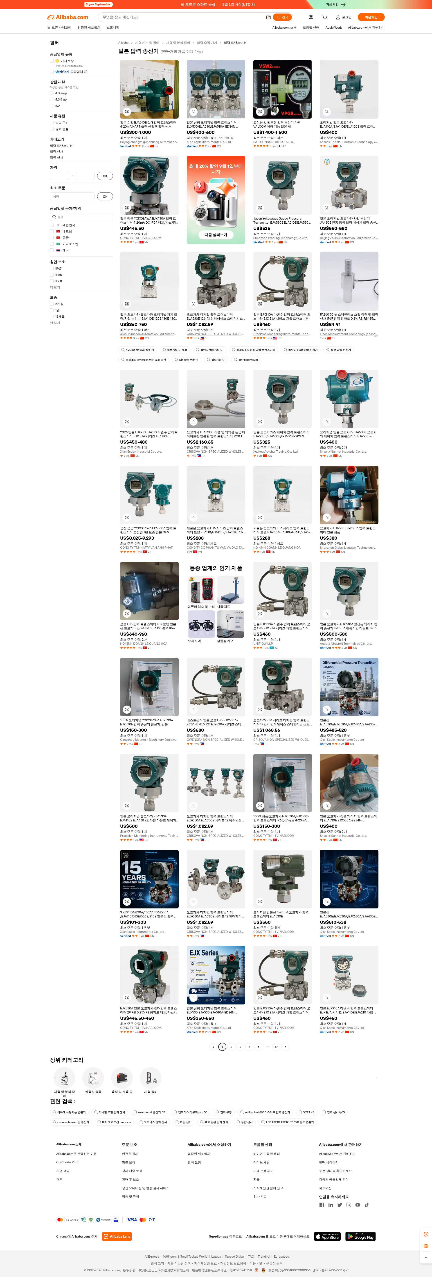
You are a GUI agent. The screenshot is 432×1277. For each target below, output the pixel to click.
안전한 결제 (130, 1153)
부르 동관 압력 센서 (216, 1122)
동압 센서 (247, 1122)
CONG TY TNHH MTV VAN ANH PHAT (146, 547)
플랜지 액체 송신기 (211, 349)
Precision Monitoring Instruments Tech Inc (282, 334)
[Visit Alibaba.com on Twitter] (339, 1205)
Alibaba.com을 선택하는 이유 (76, 1153)
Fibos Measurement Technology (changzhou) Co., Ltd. (349, 334)
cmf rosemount (248, 359)
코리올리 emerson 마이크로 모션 (146, 359)
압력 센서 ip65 (336, 1112)
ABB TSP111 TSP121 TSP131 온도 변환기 (290, 1122)
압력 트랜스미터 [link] (235, 42)
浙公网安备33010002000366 (289, 1270)
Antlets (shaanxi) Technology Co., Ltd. (346, 643)
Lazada (216, 1256)
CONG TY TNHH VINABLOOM (140, 238)
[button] (268, 17)
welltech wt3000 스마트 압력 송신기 (267, 1112)
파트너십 (325, 1188)
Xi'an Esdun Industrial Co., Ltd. (141, 451)
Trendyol (264, 1256)
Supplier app (218, 1236)
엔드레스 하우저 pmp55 (192, 1112)
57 (276, 1046)
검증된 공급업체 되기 (334, 1179)
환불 (256, 1179)
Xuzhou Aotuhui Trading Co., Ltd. (275, 451)
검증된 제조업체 (199, 1153)
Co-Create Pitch (67, 1162)
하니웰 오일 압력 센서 (112, 1112)
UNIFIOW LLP (263, 643)
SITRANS (308, 1112)
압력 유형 (226, 1112)
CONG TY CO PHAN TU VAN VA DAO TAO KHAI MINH (216, 547)
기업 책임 (63, 1171)
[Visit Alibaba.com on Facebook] (321, 1205)
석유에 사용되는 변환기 (71, 1112)
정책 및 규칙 (130, 1196)
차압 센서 (185, 1122)
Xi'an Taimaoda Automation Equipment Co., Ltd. (149, 334)
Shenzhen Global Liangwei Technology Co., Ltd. (349, 547)
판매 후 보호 (130, 1179)
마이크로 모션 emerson (116, 1122)
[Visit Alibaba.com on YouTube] (357, 1205)
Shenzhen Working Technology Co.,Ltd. (280, 238)
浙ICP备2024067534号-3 (331, 1270)
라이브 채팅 (261, 1162)
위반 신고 (260, 1196)
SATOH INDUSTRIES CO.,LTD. (273, 142)
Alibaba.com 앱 (257, 1236)
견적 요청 (194, 1162)
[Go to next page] (285, 1047)
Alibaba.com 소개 (69, 1144)
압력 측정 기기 (207, 42)
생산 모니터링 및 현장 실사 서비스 (145, 1188)
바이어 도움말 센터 (266, 1153)
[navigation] (81, 545)
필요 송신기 (218, 359)
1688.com (170, 1256)
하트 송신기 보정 (177, 349)
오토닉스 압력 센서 (155, 1122)
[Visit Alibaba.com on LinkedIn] (330, 1205)
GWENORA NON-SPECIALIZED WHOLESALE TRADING (216, 739)
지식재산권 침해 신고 (268, 1188)
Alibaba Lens (81, 1236)
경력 (59, 1179)
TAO (251, 1256)
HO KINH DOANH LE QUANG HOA (277, 547)
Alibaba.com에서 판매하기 (337, 1153)
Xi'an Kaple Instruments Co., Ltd (209, 142)
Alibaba (123, 42)
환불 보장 (128, 1162)
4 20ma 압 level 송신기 (140, 349)
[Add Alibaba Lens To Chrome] (117, 1236)
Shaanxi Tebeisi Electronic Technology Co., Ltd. (349, 142)
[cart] (325, 18)
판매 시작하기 (329, 1162)
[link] (426, 1234)
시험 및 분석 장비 (178, 42)
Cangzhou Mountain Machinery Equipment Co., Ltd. (149, 739)
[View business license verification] (256, 1270)
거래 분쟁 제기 (263, 1171)
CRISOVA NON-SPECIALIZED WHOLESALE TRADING (216, 334)
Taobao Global (234, 1256)
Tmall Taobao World (193, 1256)
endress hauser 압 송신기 (73, 1122)
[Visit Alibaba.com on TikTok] (366, 1205)
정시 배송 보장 (132, 1171)
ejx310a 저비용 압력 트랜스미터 (255, 349)
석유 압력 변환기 (341, 349)
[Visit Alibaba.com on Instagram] (348, 1205)
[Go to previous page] (213, 1047)
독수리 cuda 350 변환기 (303, 349)
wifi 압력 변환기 (188, 359)
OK (105, 176)
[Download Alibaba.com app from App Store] (327, 1236)
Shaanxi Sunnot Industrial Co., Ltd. (343, 451)
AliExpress (152, 1256)
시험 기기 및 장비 (147, 42)
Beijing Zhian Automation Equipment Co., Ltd (349, 238)
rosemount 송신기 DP (151, 1112)
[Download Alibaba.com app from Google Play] (360, 1236)
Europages (281, 1256)
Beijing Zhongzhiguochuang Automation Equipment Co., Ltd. (149, 142)
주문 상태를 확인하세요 (335, 1171)
